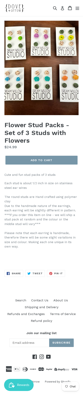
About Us (60, 300)
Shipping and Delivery (41, 307)
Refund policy (41, 321)
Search (20, 300)
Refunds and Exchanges (26, 314)
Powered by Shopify (58, 381)
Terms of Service (63, 314)
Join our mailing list (41, 333)
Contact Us (39, 300)
